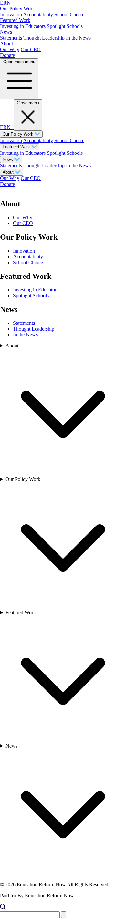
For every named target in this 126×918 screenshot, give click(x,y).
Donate (7, 55)
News (6, 32)
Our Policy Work (17, 8)
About (6, 43)
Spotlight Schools (65, 26)
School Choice (69, 14)
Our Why (9, 49)
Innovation (11, 14)
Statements (11, 37)
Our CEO (31, 49)
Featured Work (15, 20)
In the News (78, 37)
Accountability (38, 14)
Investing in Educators (23, 26)
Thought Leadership (44, 37)
